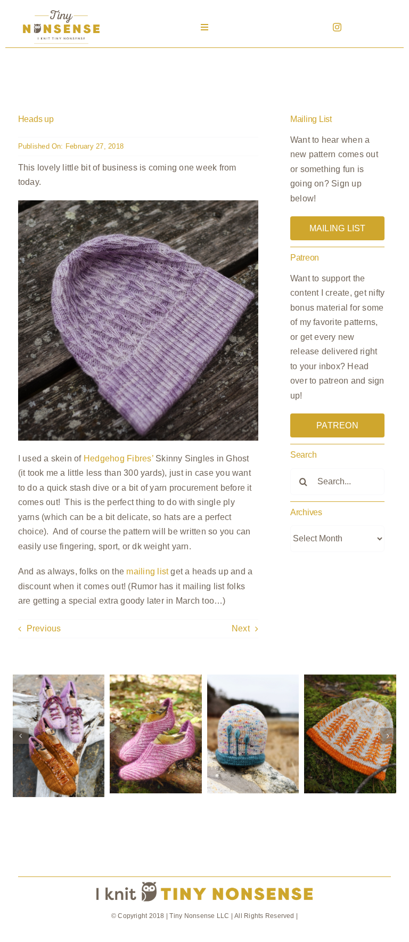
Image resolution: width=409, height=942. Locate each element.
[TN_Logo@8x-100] (61, 10)
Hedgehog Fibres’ (118, 458)
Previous (44, 628)
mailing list (147, 571)
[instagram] (337, 27)
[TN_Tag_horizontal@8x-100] (204, 881)
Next (241, 628)
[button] (21, 736)
